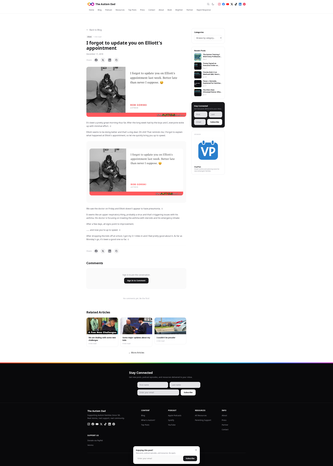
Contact (151, 10)
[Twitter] (231, 4)
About (161, 10)
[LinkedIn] (240, 4)
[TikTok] (236, 4)
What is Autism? (148, 420)
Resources (120, 10)
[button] (136, 92)
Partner (190, 10)
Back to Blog (95, 29)
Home (91, 10)
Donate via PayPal (95, 440)
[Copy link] (116, 60)
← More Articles (136, 352)
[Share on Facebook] (96, 60)
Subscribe (214, 122)
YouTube (171, 425)
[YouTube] (227, 4)
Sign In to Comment (136, 280)
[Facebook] (223, 4)
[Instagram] (219, 4)
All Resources (201, 415)
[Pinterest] (244, 4)
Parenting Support (203, 420)
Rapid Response (204, 10)
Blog (100, 10)
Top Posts (132, 10)
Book (170, 10)
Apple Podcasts (174, 415)
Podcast (108, 10)
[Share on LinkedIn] (109, 60)
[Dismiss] (196, 450)
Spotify (171, 420)
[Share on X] (102, 60)
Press (142, 10)
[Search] (208, 4)
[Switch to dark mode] (213, 4)
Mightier (179, 10)
